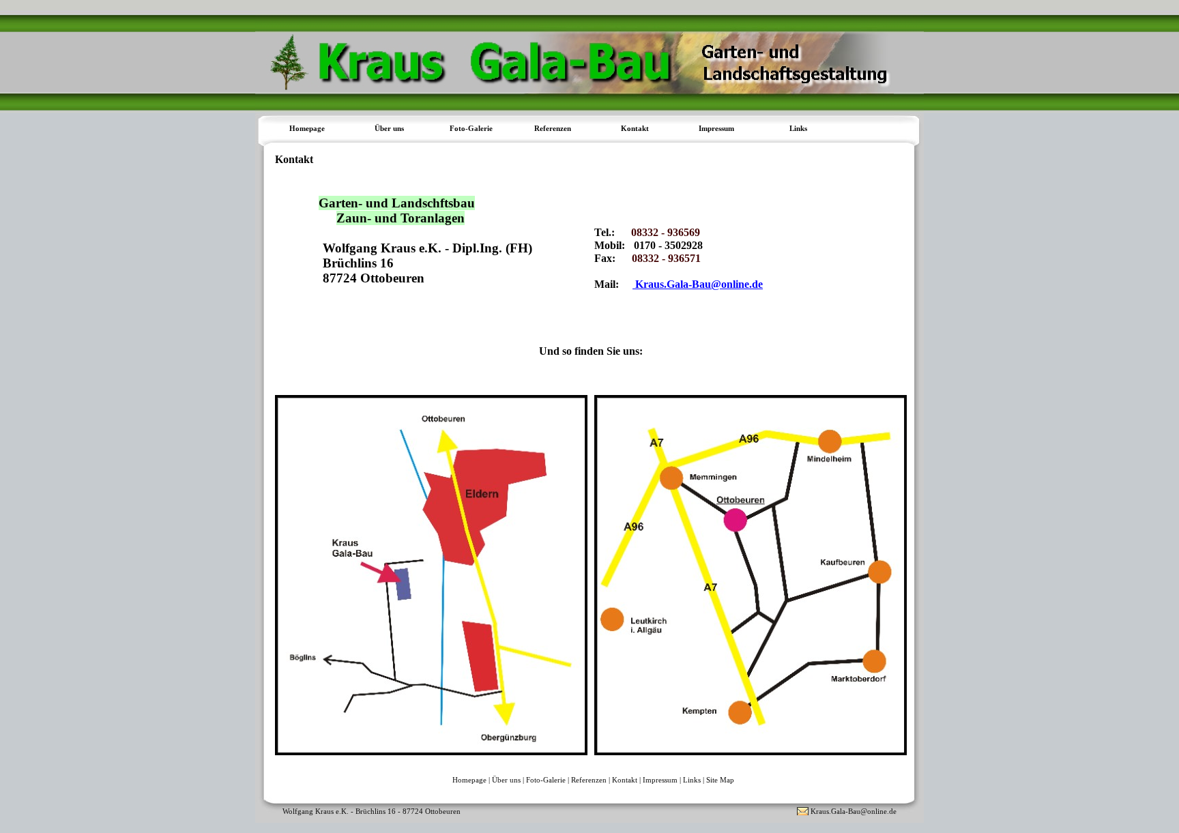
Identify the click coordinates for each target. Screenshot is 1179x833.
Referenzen (589, 780)
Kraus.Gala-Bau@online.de (697, 284)
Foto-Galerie (546, 780)
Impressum (716, 128)
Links (798, 128)
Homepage (307, 128)
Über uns (506, 780)
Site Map (720, 780)
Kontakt (635, 128)
